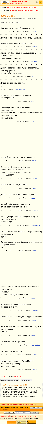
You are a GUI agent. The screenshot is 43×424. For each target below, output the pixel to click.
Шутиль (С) (35, 310)
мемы (23, 7)
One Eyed (34, 61)
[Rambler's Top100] (11, 422)
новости (35, 416)
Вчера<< (3, 376)
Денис (33, 101)
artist (33, 76)
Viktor (34, 250)
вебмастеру (28, 416)
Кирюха (34, 320)
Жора (33, 335)
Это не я (35, 210)
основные (9, 404)
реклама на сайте (6, 416)
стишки (33, 7)
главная (4, 407)
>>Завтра (17, 376)
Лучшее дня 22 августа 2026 (18, 1)
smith (33, 198)
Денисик (34, 369)
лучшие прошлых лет (20, 404)
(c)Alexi (34, 46)
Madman (34, 178)
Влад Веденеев (20, 89)
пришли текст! (36, 407)
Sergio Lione (36, 345)
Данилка (34, 31)
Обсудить (19, 31)
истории (17, 7)
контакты (14, 416)
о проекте (21, 416)
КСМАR (34, 354)
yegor (34, 161)
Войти (12, 3)
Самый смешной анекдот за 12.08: (15, 385)
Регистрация (18, 3)
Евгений (34, 188)
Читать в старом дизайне (10, 22)
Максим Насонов (36, 225)
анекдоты (10, 7)
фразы (27, 7)
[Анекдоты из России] (5, 2)
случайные (31, 404)
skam (33, 298)
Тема (33, 121)
